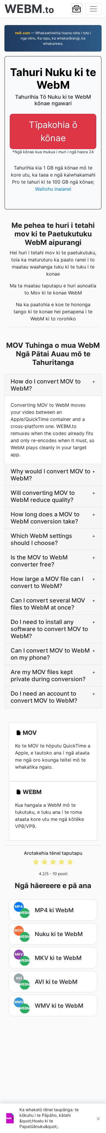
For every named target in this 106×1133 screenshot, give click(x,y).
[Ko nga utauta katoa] (76, 8)
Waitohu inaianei (53, 189)
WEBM (32, 792)
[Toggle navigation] (93, 9)
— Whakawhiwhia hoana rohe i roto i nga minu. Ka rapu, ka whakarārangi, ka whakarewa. (53, 38)
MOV (30, 732)
